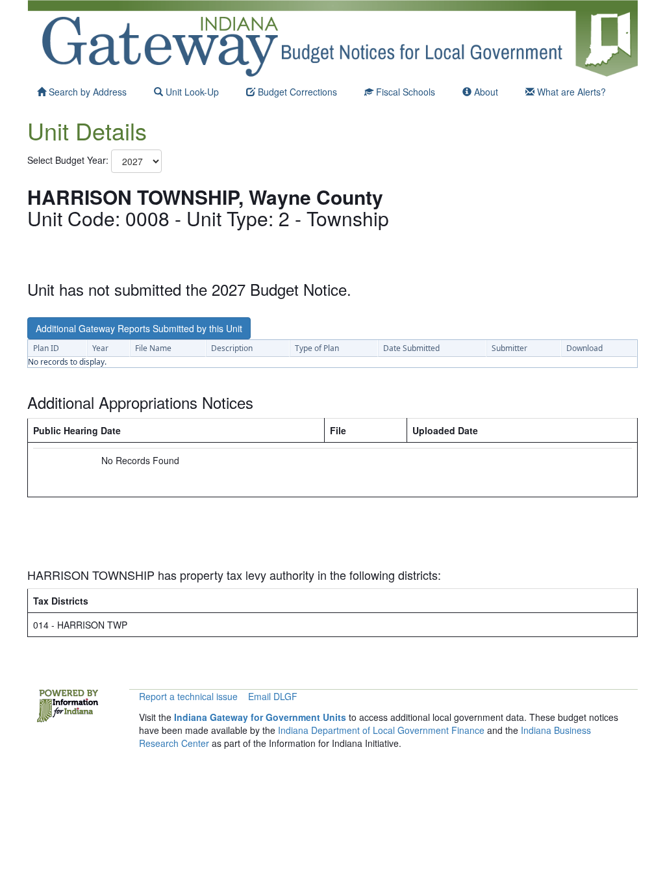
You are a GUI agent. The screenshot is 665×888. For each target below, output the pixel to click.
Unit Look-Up (191, 91)
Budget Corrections (296, 91)
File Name (153, 348)
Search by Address (86, 91)
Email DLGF (272, 696)
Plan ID (46, 348)
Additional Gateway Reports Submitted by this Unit (139, 328)
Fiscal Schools (404, 91)
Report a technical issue (188, 696)
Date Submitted (411, 348)
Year (100, 348)
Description (232, 348)
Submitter (509, 348)
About (484, 91)
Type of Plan (317, 348)
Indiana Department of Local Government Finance (381, 730)
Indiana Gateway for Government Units (260, 717)
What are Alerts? (570, 91)
